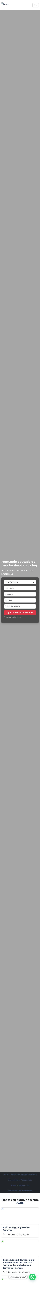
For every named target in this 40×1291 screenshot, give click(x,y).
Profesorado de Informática (20, 1190)
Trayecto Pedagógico (20, 1185)
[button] (32, 1277)
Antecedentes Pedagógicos (20, 1180)
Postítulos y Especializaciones (24, 1174)
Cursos (6, 1174)
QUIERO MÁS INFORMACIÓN (20, 612)
